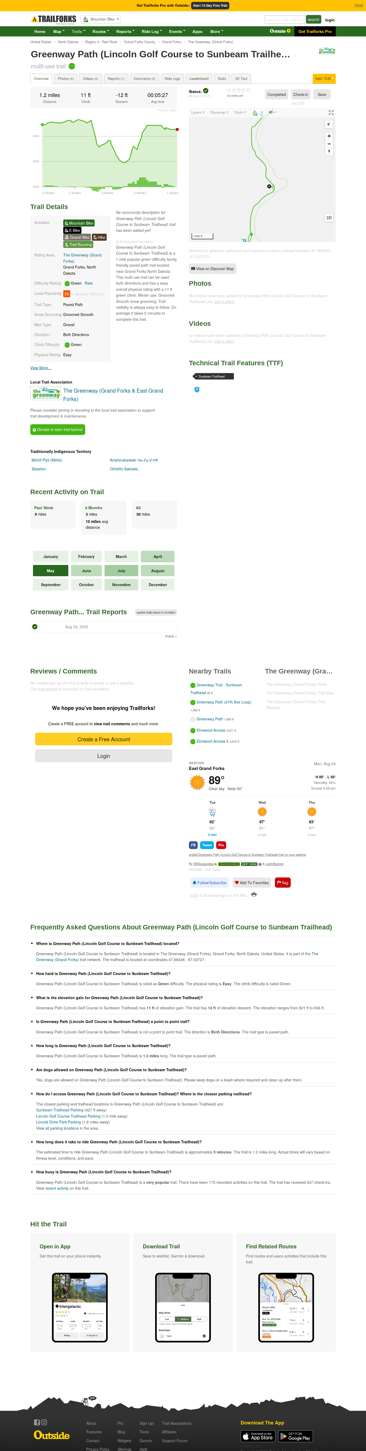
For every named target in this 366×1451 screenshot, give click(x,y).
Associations (177, 1423)
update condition (156, 612)
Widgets (124, 1440)
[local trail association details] (45, 398)
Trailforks (229, 864)
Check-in (300, 94)
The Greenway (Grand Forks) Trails (296, 684)
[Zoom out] (329, 144)
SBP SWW (249, 864)
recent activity (57, 1188)
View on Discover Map (214, 268)
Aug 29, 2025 (201, 96)
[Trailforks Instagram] (44, 1422)
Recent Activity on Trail (67, 492)
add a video (224, 341)
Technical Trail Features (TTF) (236, 363)
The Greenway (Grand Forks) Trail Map (300, 692)
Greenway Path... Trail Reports (78, 612)
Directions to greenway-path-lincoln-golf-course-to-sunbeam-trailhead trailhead (249, 250)
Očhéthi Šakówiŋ (124, 468)
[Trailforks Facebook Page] (37, 1422)
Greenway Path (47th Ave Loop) (224, 702)
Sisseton (39, 468)
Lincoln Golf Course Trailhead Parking (68, 1116)
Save (322, 94)
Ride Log (150, 31)
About (91, 1423)
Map (57, 31)
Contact (92, 1440)
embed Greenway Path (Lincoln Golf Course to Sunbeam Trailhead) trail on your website (247, 854)
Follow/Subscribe (211, 882)
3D (329, 218)
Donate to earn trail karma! (59, 429)
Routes (99, 31)
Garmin (146, 1440)
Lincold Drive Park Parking (58, 1122)
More (215, 31)
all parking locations (62, 1128)
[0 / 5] (239, 90)
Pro (121, 1423)
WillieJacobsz (204, 863)
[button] (79, 1292)
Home (39, 31)
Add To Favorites (254, 882)
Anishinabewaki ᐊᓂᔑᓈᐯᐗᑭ (134, 460)
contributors (274, 863)
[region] (262, 175)
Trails (77, 31)
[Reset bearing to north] (329, 151)
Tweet (207, 844)
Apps (197, 31)
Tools (144, 1431)
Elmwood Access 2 (213, 741)
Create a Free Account (103, 739)
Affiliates (169, 1431)
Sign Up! (147, 1423)
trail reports (47, 688)
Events (175, 31)
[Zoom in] (329, 136)
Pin (221, 844)
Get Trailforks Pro (315, 31)
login (330, 20)
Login (103, 756)
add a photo (224, 301)
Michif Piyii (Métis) (47, 460)
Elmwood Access (211, 730)
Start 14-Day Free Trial (210, 5)
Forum (175, 1440)
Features (94, 1431)
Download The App (262, 1422)
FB (193, 844)
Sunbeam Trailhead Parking (212, 377)
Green (81, 283)
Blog (121, 1431)
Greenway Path (210, 719)
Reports (123, 31)
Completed (276, 94)
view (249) (298, 103)
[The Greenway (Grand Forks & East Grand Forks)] (327, 53)
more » (171, 636)
